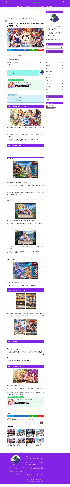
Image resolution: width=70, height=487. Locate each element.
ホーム (18, 6)
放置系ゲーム (48, 92)
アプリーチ (28, 84)
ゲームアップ (34, 481)
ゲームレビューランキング (50, 108)
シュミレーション (28, 6)
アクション (37, 6)
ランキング (48, 86)
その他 (47, 56)
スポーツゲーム (49, 80)
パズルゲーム (22, 6)
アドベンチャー (49, 65)
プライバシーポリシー (39, 479)
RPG (33, 6)
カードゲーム (48, 68)
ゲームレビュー (49, 71)
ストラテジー (48, 77)
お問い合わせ (51, 6)
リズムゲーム (48, 89)
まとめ (47, 6)
